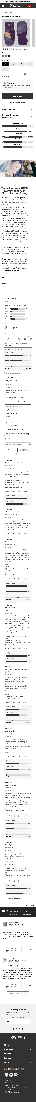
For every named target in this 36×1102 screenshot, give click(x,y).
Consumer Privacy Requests (13, 1085)
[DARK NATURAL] (6, 56)
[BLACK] (8, 56)
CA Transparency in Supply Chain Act (16, 1087)
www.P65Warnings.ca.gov (13, 270)
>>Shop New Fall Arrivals (23, 1)
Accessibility (8, 1090)
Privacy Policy (9, 1083)
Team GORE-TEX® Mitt (8, 13)
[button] (32, 5)
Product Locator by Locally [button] (17, 102)
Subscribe (18, 1029)
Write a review (24, 49)
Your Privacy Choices (11, 1092)
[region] (18, 1)
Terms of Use (8, 1080)
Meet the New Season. (11, 1)
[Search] (24, 5)
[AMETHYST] (3, 56)
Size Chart (30, 74)
